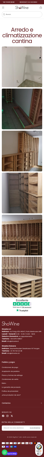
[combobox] (19, 14)
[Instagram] (7, 416)
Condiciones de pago (10, 367)
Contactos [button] (6, 403)
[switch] (39, 453)
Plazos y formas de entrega (12, 375)
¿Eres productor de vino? (11, 395)
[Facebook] (3, 416)
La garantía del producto (11, 387)
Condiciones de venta (10, 379)
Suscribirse (35, 428)
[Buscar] (4, 14)
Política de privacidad (10, 391)
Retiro (4, 383)
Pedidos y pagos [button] (8, 362)
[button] (3, 7)
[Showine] (10, 323)
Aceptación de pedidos (11, 371)
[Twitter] (11, 416)
